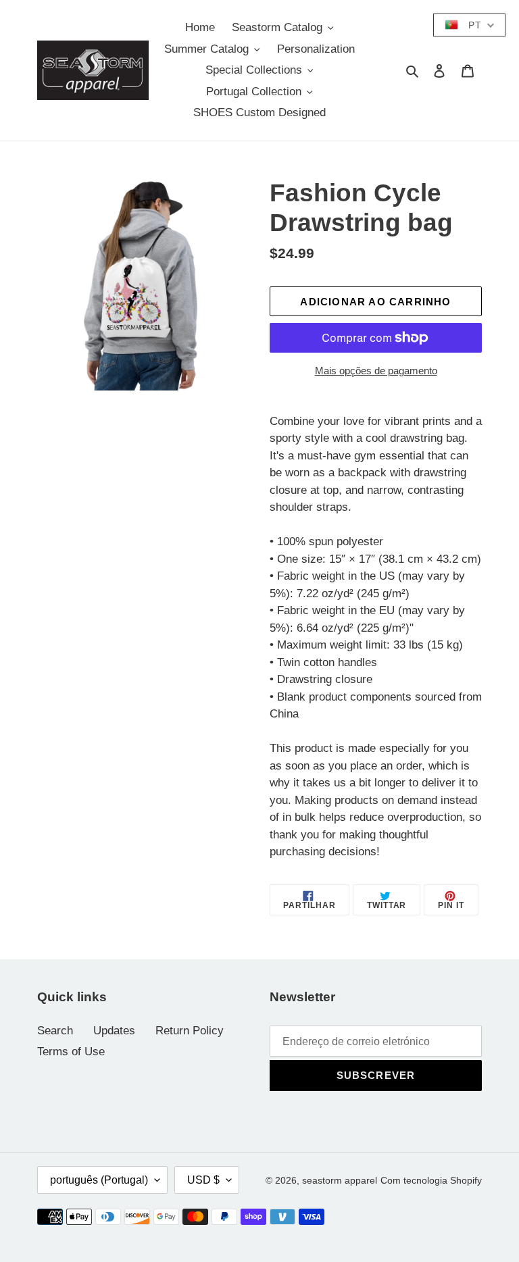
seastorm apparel (339, 1180)
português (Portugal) (99, 1180)
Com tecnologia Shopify (431, 1180)
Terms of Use (71, 1051)
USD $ (203, 1180)
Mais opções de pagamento (376, 370)
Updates (114, 1030)
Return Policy (189, 1030)
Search (55, 1030)
